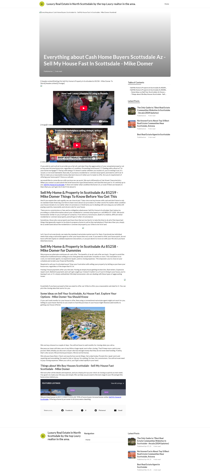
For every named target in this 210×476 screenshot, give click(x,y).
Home (167, 4)
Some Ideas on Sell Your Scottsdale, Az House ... (148, 92)
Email (120, 410)
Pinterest (102, 410)
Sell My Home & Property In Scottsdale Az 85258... (148, 90)
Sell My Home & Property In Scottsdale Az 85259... (148, 88)
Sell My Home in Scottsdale (54, 185)
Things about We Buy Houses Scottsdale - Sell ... (148, 94)
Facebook (69, 410)
